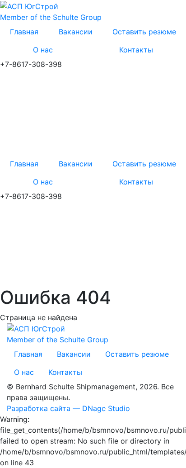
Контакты (65, 372)
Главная (24, 31)
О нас (43, 49)
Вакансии (76, 31)
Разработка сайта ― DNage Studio (68, 408)
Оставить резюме (144, 31)
